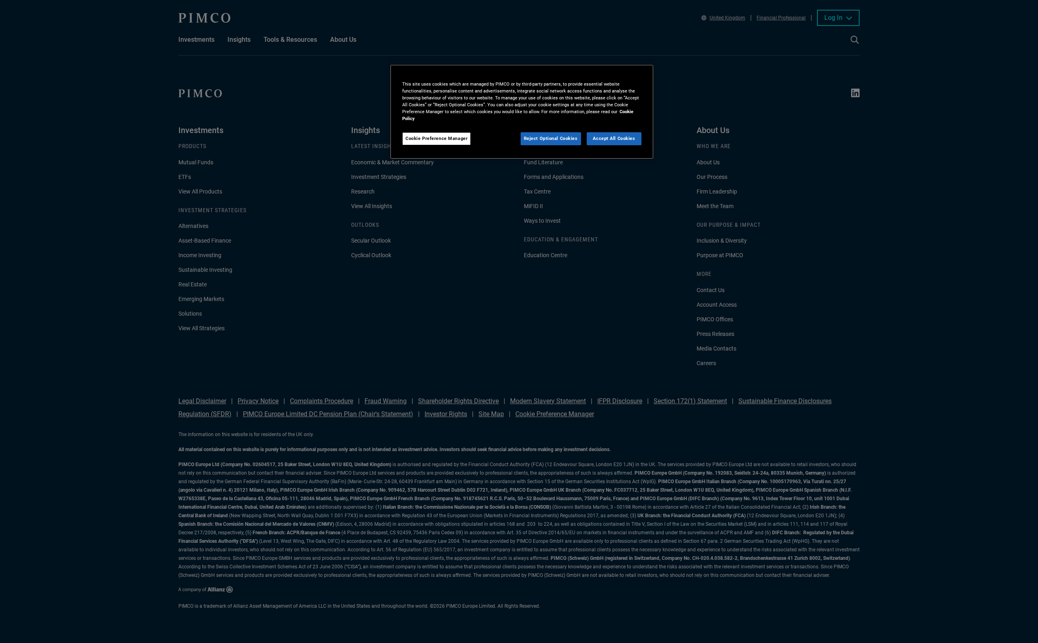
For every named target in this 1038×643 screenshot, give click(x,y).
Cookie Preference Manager (436, 138)
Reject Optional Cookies (551, 138)
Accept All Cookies (614, 138)
